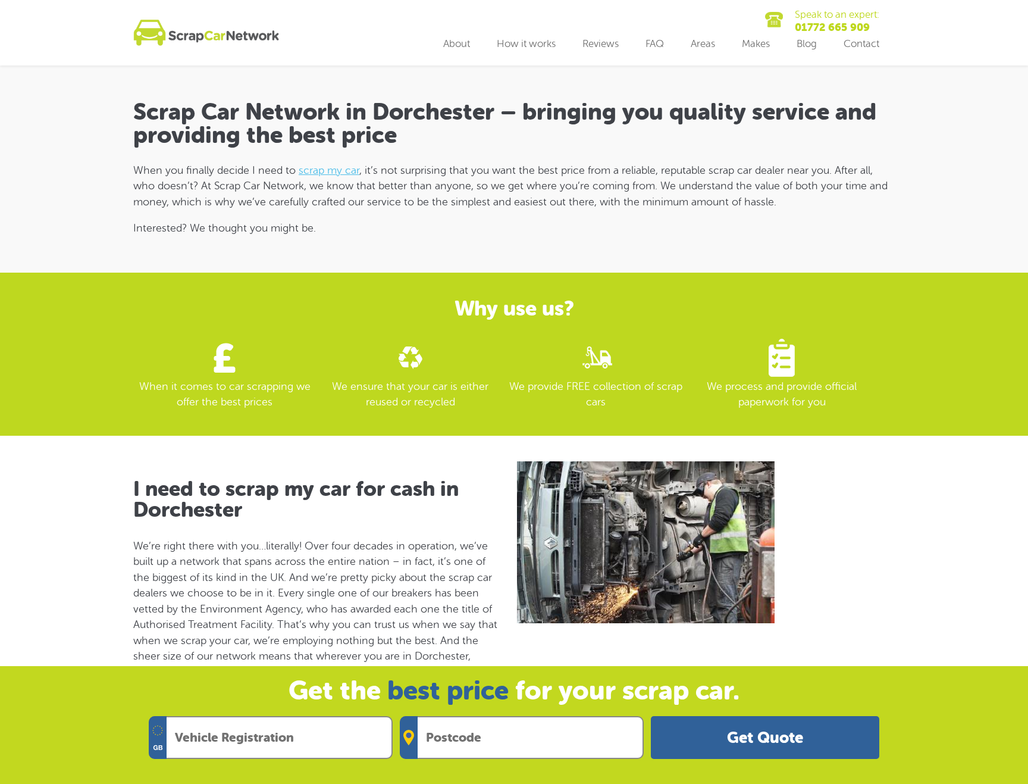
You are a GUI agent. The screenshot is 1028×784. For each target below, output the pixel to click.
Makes (756, 43)
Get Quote (765, 738)
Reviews (600, 43)
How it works (526, 43)
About (456, 43)
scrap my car (329, 170)
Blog (807, 43)
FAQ (654, 43)
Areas (703, 43)
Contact (861, 43)
